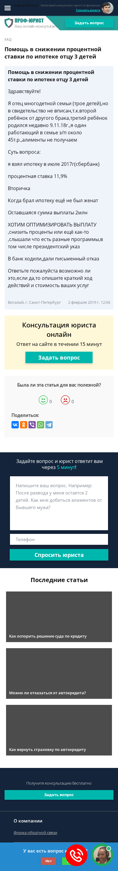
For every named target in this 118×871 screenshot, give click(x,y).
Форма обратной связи (35, 832)
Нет (48, 861)
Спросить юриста (88, 10)
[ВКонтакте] (15, 424)
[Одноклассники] (23, 424)
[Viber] (32, 424)
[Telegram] (49, 424)
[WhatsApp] (40, 424)
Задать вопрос (89, 22)
